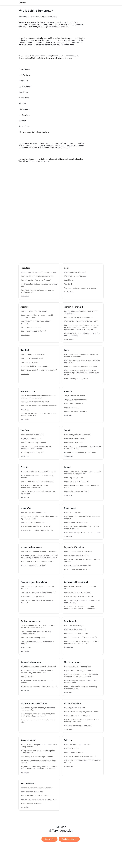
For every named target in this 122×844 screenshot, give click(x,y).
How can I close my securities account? (79, 317)
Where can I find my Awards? (32, 792)
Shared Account (28, 391)
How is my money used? (73, 478)
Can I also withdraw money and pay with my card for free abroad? (81, 356)
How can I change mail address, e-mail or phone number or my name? (37, 448)
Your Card (68, 284)
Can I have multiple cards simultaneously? (80, 288)
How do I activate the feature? (75, 523)
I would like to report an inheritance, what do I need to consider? (82, 334)
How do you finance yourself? (75, 411)
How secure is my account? (74, 439)
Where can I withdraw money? (75, 276)
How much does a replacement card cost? (80, 367)
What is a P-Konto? (71, 749)
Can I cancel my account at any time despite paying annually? (38, 709)
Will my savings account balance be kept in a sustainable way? (38, 752)
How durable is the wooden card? (33, 523)
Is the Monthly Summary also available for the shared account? (82, 682)
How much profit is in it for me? (76, 633)
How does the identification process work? (37, 276)
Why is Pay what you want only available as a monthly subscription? (81, 721)
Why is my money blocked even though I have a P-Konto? (82, 761)
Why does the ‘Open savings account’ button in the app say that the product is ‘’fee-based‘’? (39, 768)
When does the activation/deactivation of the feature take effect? (81, 528)
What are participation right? (75, 629)
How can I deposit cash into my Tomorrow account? (80, 587)
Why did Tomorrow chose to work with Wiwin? (38, 667)
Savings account (28, 740)
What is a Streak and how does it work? (36, 796)
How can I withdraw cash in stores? (77, 592)
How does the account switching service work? (39, 552)
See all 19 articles (68, 647)
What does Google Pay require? (32, 596)
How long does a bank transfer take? (78, 552)
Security (68, 430)
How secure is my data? (73, 443)
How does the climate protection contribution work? (82, 486)
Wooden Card (26, 508)
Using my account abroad (31, 327)
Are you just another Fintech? (75, 400)
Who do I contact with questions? (33, 565)
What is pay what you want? (75, 708)
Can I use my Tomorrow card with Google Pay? (38, 592)
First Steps (25, 268)
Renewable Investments (32, 662)
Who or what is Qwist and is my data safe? (37, 562)
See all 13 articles (25, 497)
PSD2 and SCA (26, 648)
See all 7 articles (25, 419)
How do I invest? (27, 677)
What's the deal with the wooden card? (36, 526)
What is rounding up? (72, 513)
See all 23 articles (68, 291)
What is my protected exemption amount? (80, 756)
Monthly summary (72, 662)
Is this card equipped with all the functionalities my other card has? (39, 518)
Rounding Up (70, 508)
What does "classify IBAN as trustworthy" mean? (82, 533)
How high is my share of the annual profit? (80, 637)
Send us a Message (69, 839)
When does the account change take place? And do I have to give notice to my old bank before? (39, 557)
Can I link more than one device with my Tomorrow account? (36, 633)
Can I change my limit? (29, 362)
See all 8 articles (25, 374)
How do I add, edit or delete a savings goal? (37, 482)
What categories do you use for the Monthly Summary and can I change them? (81, 676)
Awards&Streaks (28, 783)
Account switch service (31, 547)
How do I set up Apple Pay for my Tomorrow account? (37, 587)
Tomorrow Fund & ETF (73, 307)
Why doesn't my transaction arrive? (77, 565)
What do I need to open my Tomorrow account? (39, 272)
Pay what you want (72, 703)
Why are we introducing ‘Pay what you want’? (81, 712)
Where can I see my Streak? (31, 804)
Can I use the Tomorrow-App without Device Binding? (38, 643)
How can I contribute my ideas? (76, 492)
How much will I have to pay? (32, 358)
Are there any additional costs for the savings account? (38, 762)
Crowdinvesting (71, 621)
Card (66, 268)
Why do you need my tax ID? (31, 439)
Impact (67, 467)
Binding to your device (30, 621)
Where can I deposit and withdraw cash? (79, 596)
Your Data (25, 430)
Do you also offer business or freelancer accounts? (36, 322)
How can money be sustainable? (76, 482)
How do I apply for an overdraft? (33, 354)
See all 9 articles (68, 415)
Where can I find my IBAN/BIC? (32, 435)
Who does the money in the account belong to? (39, 406)
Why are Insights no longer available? (78, 671)
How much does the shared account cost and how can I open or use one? (38, 397)
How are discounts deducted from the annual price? (38, 721)
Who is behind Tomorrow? (74, 404)
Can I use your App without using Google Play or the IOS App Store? (82, 448)
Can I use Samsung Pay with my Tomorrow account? (37, 601)
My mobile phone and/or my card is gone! (80, 453)
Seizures (68, 740)
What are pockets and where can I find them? (38, 472)
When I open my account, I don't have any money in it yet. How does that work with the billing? (81, 373)
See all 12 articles (68, 456)
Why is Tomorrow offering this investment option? (37, 682)
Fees (66, 350)
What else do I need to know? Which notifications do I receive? (35, 486)
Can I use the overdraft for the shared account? (39, 370)
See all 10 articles (25, 296)
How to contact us (71, 408)
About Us (68, 391)
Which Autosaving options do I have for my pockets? (37, 477)
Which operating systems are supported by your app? (39, 285)
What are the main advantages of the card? (37, 530)
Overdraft (25, 350)
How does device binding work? (33, 638)
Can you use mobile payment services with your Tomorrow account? (39, 316)
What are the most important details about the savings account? (39, 746)
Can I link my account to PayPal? (33, 331)
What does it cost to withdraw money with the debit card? (82, 362)
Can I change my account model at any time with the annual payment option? (38, 715)
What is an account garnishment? (77, 745)
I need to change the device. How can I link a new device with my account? (38, 627)
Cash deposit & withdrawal (76, 582)
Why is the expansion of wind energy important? (39, 687)
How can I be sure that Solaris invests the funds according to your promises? (82, 473)
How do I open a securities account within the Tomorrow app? (82, 312)
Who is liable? (26, 410)
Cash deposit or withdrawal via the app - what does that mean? (82, 601)
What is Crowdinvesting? (73, 626)
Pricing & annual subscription (34, 703)
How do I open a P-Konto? (74, 752)
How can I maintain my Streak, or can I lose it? (39, 800)
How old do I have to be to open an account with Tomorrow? (38, 291)
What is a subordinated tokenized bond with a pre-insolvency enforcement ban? (38, 672)
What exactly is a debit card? (75, 272)
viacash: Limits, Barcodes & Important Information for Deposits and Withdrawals (80, 607)
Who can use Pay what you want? (77, 716)
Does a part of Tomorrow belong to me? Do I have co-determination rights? (81, 642)
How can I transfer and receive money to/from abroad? (82, 560)
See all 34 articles (25, 335)
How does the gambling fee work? (77, 379)
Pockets (24, 467)
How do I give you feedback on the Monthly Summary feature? (81, 688)
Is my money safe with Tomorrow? (77, 435)
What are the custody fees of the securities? (81, 321)
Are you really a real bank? (74, 396)
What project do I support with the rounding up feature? (82, 518)
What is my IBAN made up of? (32, 453)
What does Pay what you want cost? (78, 726)
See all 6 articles (25, 690)
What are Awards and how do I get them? (36, 788)
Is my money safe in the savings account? (37, 757)
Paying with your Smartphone (34, 582)
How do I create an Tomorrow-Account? (36, 280)
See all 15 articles (68, 536)
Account (24, 307)
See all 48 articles (68, 339)
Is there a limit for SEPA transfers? (77, 569)
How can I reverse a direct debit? (76, 555)
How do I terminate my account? (33, 443)
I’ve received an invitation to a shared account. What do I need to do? (39, 415)
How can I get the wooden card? (33, 513)
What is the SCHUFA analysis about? (34, 366)
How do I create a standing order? (34, 311)
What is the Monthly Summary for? (77, 667)
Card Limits (68, 280)
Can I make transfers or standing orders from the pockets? (38, 493)
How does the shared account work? (35, 402)
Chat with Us (49, 839)
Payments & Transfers (74, 547)
